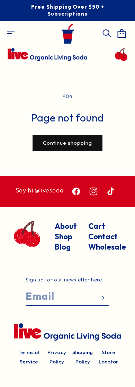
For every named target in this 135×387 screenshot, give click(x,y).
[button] (10, 33)
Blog (63, 247)
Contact (103, 236)
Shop (63, 236)
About (66, 226)
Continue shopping (67, 143)
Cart (96, 226)
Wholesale (104, 247)
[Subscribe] (101, 298)
